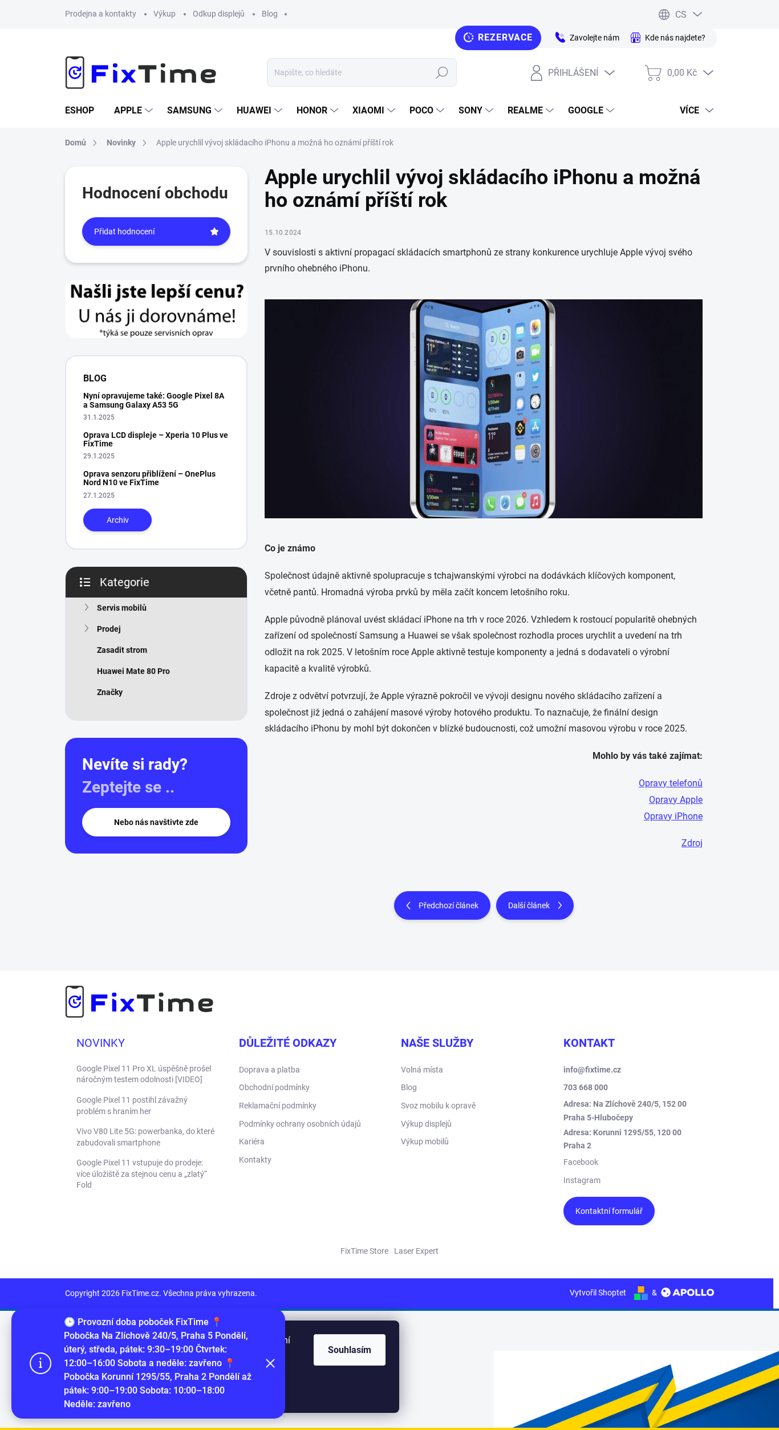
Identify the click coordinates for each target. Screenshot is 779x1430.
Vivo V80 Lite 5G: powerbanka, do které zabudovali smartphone (145, 1137)
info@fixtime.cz (592, 1069)
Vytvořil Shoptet (598, 1292)
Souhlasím (349, 1349)
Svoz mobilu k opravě (438, 1105)
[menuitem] (84, 111)
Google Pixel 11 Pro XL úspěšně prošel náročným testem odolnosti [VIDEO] (143, 1074)
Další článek (529, 905)
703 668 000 (585, 1087)
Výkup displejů (426, 1123)
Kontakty (255, 1159)
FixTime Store (364, 1251)
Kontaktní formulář (609, 1211)
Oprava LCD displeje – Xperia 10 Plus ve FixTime (155, 439)
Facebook (580, 1162)
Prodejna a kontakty (100, 13)
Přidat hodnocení (124, 231)
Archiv (118, 520)
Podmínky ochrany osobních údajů (300, 1123)
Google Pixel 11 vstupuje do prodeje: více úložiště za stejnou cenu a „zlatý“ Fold (141, 1173)
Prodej (109, 628)
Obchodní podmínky (274, 1087)
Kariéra (252, 1141)
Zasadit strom (122, 650)
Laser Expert (416, 1251)
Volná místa (422, 1069)
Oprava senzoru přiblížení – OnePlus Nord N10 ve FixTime (149, 478)
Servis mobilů (122, 607)
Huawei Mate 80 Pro (133, 671)
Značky (110, 692)
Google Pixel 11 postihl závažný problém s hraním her (132, 1105)
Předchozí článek (448, 905)
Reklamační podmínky (278, 1105)
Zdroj (692, 843)
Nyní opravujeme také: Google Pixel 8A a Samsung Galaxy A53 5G (153, 400)
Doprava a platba (269, 1069)
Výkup (164, 13)
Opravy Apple (676, 799)
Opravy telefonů (671, 783)
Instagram (582, 1180)
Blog (270, 13)
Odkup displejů (219, 13)
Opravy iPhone (673, 816)
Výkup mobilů (425, 1141)
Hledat (442, 72)
